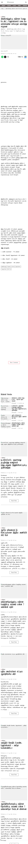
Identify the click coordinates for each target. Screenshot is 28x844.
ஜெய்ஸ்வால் (18, 266)
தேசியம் (9, 5)
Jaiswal (13, 266)
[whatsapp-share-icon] (2, 57)
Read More (14, 500)
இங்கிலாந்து (4, 266)
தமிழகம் (3, 5)
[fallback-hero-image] (6, 400)
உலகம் (14, 5)
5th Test (9, 269)
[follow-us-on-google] (25, 57)
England (8, 266)
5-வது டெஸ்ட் (4, 269)
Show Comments (14, 362)
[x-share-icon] (5, 57)
